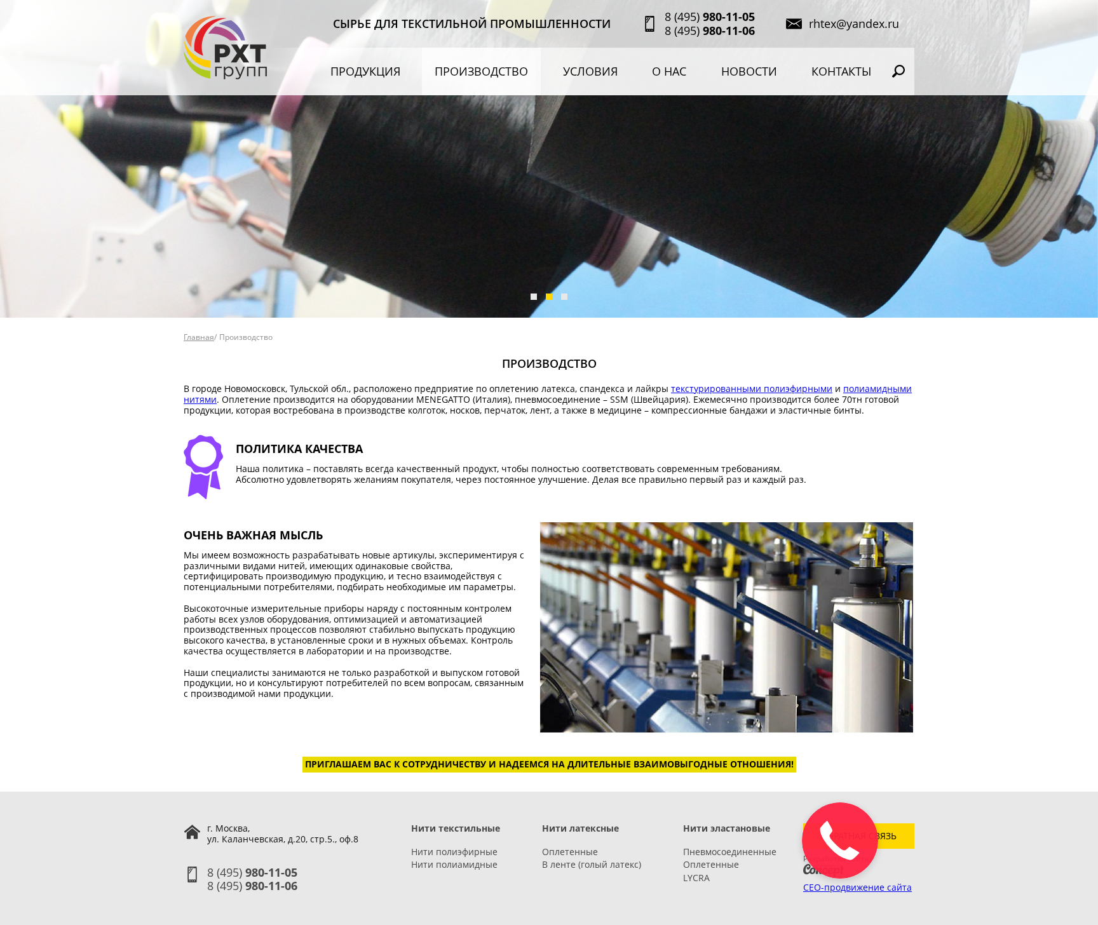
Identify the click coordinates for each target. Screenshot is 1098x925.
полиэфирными (798, 388)
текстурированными (717, 388)
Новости (749, 72)
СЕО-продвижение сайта (857, 887)
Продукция (365, 72)
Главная (199, 337)
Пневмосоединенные (729, 852)
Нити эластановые (726, 828)
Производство (481, 72)
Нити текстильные (455, 828)
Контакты (841, 72)
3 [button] (564, 297)
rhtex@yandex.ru (854, 24)
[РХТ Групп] (225, 47)
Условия (590, 72)
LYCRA (696, 878)
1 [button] (534, 297)
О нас (669, 72)
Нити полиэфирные (454, 852)
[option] (549, 159)
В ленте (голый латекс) (591, 864)
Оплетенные (570, 852)
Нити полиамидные (454, 864)
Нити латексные (580, 828)
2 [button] (549, 297)
